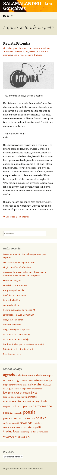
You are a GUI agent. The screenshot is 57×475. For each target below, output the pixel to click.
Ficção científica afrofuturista (17, 267)
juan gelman (25, 388)
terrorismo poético (32, 427)
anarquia (48, 375)
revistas (37, 423)
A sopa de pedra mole (13, 290)
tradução (38, 54)
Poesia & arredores (41, 48)
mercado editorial (13, 401)
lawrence (33, 51)
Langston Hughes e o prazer (16, 329)
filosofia (6, 389)
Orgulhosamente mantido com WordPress (23, 468)
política (40, 418)
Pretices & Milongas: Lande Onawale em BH (23, 344)
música (29, 401)
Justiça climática (11, 305)
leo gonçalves (11, 392)
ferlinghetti (19, 51)
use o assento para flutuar (27, 432)
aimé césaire (21, 375)
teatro (19, 427)
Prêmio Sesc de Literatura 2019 (18, 349)
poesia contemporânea (19, 418)
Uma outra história (11, 300)
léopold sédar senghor (14, 396)
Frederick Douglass (12, 280)
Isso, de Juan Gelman (13, 319)
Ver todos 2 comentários (17, 216)
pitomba (7, 54)
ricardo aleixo (9, 427)
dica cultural (37, 384)
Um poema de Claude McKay (16, 334)
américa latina (36, 375)
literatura (43, 51)
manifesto (31, 396)
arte (36, 380)
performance (42, 406)
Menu (6, 15)
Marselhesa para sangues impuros (19, 262)
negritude (40, 401)
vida (6, 437)
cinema (18, 384)
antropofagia (12, 380)
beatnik (9, 51)
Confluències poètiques (14, 295)
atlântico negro (45, 380)
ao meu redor (27, 380)
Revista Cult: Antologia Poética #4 (19, 309)
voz (11, 436)
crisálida (26, 385)
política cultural (10, 423)
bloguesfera (9, 384)
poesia (15, 54)
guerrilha (14, 388)
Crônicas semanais (12, 324)
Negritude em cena (12, 354)
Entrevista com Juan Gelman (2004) (19, 314)
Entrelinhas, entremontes (15, 285)
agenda (9, 375)
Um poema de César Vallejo (16, 339)
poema (7, 412)
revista (23, 54)
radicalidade (24, 423)
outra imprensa (22, 406)
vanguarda (43, 431)
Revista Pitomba (16, 43)
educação (48, 385)
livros (34, 392)
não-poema (7, 407)
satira (30, 54)
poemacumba (16, 413)
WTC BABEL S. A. (22, 436)
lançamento (37, 389)
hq (27, 51)
